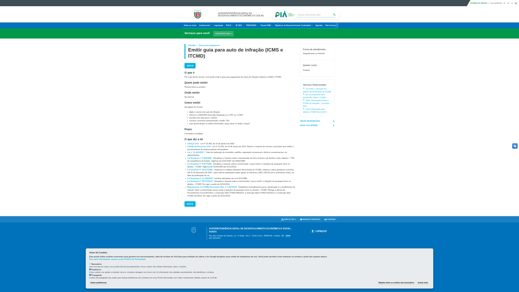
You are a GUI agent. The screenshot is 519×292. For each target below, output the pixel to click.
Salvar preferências (98, 283)
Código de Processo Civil (199, 146)
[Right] (337, 25)
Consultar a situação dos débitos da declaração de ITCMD (317, 90)
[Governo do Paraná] (194, 230)
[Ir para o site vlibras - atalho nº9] (515, 3)
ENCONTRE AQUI (222, 34)
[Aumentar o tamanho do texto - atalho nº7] (508, 3)
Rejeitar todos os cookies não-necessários (396, 283)
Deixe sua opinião (309, 125)
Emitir (190, 66)
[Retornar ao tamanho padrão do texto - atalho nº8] (512, 3)
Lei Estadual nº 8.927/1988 (199, 164)
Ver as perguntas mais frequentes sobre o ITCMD (314, 95)
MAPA (288, 236)
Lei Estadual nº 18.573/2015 (200, 181)
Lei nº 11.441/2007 (195, 152)
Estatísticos (96, 270)
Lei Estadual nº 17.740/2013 (200, 178)
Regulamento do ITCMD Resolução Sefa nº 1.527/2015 (212, 187)
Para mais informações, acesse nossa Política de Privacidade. (117, 259)
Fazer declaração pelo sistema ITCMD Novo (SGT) (315, 110)
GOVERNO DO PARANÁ (478, 3)
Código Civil (193, 143)
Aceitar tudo (423, 283)
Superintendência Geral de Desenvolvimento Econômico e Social (241, 14)
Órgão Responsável (310, 121)
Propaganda (97, 275)
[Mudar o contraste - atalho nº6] (504, 3)
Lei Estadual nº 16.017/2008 (200, 170)
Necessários (97, 264)
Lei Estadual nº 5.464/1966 (199, 158)
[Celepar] (319, 231)
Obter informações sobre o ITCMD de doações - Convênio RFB (316, 103)
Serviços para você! (197, 33)
